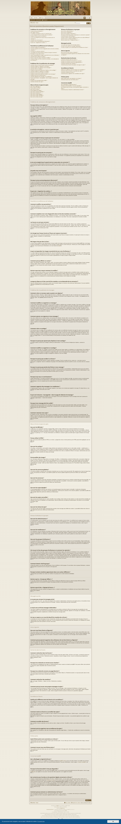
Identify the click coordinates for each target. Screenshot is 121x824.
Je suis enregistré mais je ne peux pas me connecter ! (41, 34)
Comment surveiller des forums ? (68, 72)
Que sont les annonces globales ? (37, 91)
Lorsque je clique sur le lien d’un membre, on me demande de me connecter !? (44, 59)
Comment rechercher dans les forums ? (69, 59)
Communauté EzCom (49, 809)
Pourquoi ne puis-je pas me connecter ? (38, 36)
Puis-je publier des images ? (36, 90)
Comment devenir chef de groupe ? (68, 36)
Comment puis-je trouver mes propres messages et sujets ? (73, 64)
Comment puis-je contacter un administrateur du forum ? (72, 89)
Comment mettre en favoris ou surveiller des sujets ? (72, 71)
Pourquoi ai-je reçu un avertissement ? (38, 75)
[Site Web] (60, 8)
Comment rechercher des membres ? (68, 63)
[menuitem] (85, 18)
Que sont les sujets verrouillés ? (37, 95)
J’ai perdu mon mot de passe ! (36, 40)
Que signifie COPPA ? (34, 32)
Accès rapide (32, 18)
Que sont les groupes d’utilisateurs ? (68, 33)
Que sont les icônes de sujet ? (36, 96)
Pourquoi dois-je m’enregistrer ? (36, 31)
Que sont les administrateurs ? (67, 31)
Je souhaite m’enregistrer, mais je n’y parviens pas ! (41, 33)
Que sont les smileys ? (35, 89)
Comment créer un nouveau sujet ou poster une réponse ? (42, 65)
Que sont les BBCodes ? (35, 86)
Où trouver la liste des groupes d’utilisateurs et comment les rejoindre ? (75, 34)
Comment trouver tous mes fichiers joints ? (70, 79)
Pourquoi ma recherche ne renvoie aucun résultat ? (71, 61)
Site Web (35, 17)
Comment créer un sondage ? (36, 68)
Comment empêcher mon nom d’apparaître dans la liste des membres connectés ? (44, 49)
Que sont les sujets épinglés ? (36, 94)
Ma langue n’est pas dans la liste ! (37, 53)
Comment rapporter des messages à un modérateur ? (41, 76)
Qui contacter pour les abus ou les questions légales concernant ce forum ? (74, 88)
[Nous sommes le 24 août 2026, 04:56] (75, 23)
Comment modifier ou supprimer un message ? (39, 66)
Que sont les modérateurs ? (66, 32)
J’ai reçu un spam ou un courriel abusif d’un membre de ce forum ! (74, 47)
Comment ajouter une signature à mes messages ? (40, 67)
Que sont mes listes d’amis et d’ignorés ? (69, 52)
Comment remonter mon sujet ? (36, 81)
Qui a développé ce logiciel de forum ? (69, 84)
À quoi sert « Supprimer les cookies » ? (38, 42)
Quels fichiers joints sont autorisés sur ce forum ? (71, 78)
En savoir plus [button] (41, 821)
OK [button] (113, 821)
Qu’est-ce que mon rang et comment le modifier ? (40, 57)
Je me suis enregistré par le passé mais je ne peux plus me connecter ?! (42, 38)
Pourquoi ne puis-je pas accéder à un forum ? (39, 72)
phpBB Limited (63, 760)
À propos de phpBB (82, 762)
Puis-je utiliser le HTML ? (35, 87)
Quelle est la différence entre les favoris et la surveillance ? (73, 69)
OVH (66, 810)
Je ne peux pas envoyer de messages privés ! (70, 44)
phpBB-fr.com (62, 808)
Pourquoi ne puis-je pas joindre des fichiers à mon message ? (42, 74)
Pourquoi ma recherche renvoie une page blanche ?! (71, 62)
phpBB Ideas (33, 771)
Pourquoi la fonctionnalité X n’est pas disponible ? (71, 85)
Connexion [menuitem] (87, 18)
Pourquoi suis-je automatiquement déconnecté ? (40, 41)
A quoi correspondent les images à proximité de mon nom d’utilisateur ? (44, 55)
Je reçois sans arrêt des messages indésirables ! (71, 46)
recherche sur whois (50, 780)
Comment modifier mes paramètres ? (38, 47)
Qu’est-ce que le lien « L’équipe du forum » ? (70, 40)
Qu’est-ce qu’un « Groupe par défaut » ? (69, 38)
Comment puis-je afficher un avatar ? (37, 56)
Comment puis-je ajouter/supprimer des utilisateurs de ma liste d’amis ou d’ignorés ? (75, 54)
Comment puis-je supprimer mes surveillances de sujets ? (73, 73)
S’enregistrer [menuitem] (89, 18)
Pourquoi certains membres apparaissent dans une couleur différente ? (75, 37)
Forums (42, 17)
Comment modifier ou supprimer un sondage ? (39, 71)
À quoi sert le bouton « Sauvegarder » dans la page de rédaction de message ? (44, 78)
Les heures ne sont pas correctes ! (37, 51)
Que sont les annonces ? (35, 93)
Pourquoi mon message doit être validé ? (38, 80)
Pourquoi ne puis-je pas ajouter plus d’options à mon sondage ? (43, 70)
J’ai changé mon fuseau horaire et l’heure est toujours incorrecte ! (43, 52)
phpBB (59, 245)
